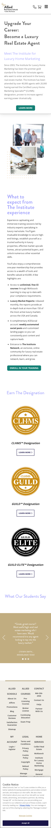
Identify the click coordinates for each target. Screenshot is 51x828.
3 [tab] (28, 659)
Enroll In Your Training (24, 368)
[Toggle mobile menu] (47, 7)
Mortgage (39, 770)
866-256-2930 (39, 694)
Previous (4, 637)
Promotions (12, 707)
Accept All (25, 823)
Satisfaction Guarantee (12, 723)
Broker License (25, 709)
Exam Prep (25, 722)
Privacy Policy (25, 749)
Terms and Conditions (25, 742)
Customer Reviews (12, 716)
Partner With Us (39, 710)
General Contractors (39, 775)
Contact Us (39, 700)
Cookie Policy (25, 756)
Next (47, 637)
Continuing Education (25, 716)
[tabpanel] (25, 635)
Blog (12, 711)
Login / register (11, 747)
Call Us (34, 7)
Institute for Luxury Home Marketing (39, 762)
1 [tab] (23, 659)
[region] (25, 802)
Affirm (12, 702)
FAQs (39, 704)
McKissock (39, 753)
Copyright (25, 762)
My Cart (39, 7)
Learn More (25, 452)
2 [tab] (25, 659)
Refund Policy (25, 767)
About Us (12, 698)
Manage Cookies (25, 775)
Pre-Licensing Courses (25, 701)
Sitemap (12, 729)
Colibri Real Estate (39, 747)
